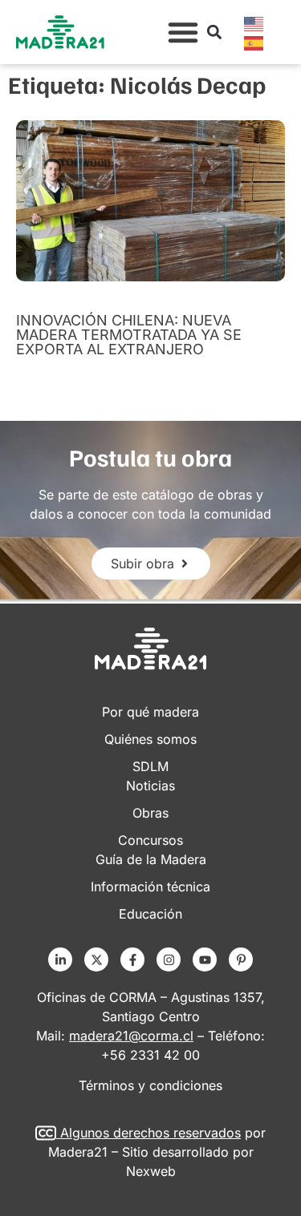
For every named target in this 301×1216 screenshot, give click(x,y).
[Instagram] (169, 959)
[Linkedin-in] (60, 959)
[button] (183, 32)
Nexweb (151, 1171)
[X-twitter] (96, 959)
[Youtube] (205, 959)
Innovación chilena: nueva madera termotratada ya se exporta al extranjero (129, 335)
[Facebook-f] (132, 959)
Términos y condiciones (150, 1085)
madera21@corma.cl (131, 1036)
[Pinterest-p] (241, 959)
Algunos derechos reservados (150, 1133)
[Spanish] (254, 42)
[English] (254, 22)
